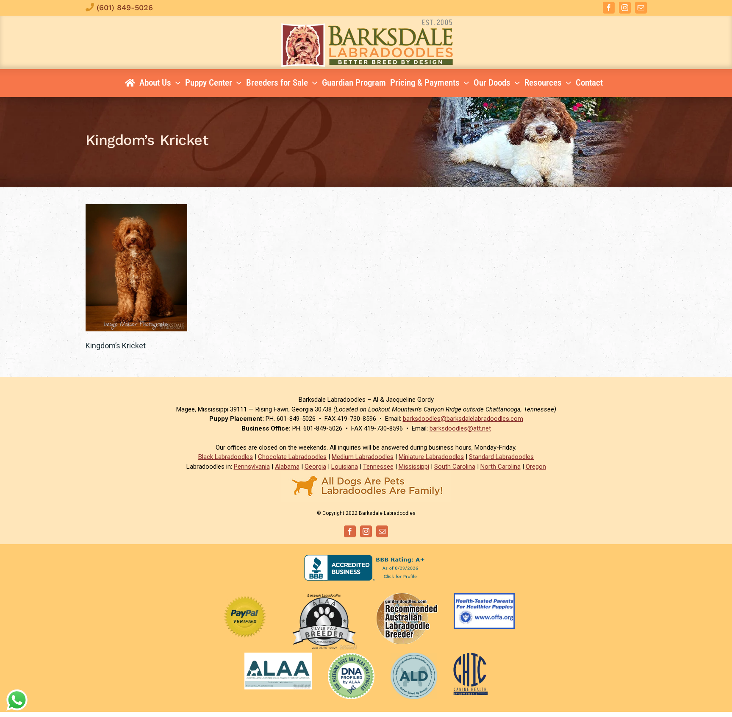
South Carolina (454, 466)
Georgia (315, 466)
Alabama (287, 466)
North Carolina (500, 466)
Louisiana (344, 466)
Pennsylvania (252, 466)
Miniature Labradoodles (431, 457)
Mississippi (414, 466)
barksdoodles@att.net (460, 428)
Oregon (536, 466)
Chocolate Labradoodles (292, 457)
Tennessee (378, 466)
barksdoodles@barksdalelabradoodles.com (463, 418)
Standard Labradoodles (501, 457)
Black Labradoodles (225, 457)
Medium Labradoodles (363, 457)
